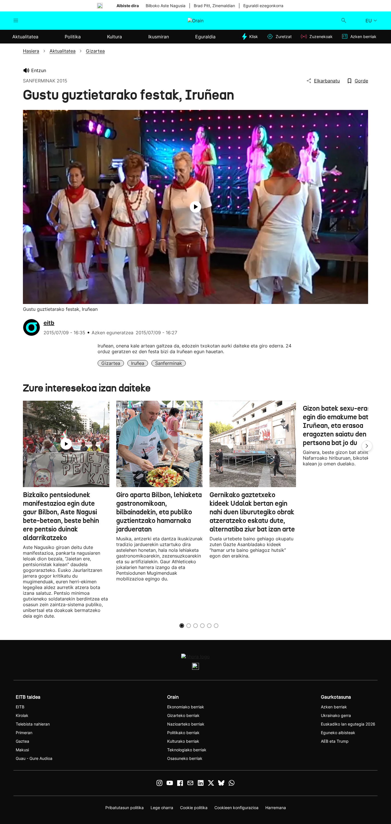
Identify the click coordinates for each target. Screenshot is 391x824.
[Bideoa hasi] (195, 207)
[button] (367, 445)
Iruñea (137, 363)
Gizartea (110, 363)
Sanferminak (168, 363)
